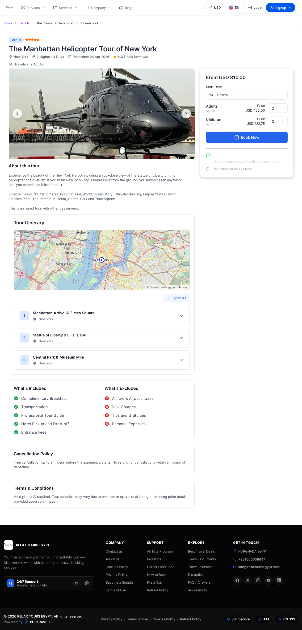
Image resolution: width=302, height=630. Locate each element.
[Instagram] (258, 580)
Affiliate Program (160, 551)
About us (112, 559)
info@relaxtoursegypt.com (259, 567)
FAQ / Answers (199, 582)
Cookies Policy (117, 567)
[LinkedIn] (279, 580)
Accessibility (197, 590)
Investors (154, 559)
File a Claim (155, 582)
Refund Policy (157, 590)
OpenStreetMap (160, 287)
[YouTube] (268, 580)
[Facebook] (237, 580)
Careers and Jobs (160, 567)
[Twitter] (247, 580)
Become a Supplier (120, 582)
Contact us (114, 551)
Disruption (196, 575)
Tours (8, 23)
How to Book (157, 575)
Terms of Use (116, 590)
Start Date (214, 87)
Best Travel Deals (201, 551)
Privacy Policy (116, 575)
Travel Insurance (201, 567)
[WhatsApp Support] (87, 583)
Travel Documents (202, 559)
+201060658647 (251, 559)
